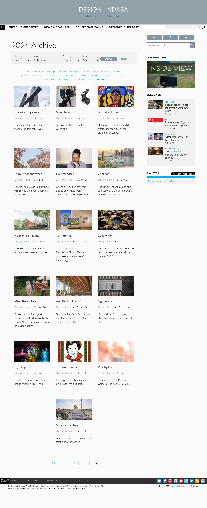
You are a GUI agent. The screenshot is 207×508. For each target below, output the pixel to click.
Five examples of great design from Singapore (176, 124)
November (105, 71)
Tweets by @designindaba (161, 181)
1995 (103, 79)
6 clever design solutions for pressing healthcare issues (177, 107)
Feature (36, 56)
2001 (90, 79)
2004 (70, 79)
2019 (64, 75)
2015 (90, 75)
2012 (109, 75)
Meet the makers (25, 301)
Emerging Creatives (23, 27)
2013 (103, 75)
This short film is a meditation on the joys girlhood (176, 154)
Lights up (20, 367)
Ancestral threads (109, 112)
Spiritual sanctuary (68, 425)
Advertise (39, 480)
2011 (116, 75)
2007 (51, 79)
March (47, 71)
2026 (19, 75)
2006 (57, 79)
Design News (22, 117)
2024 (32, 75)
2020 (57, 75)
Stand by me (64, 112)
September (86, 71)
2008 (45, 79)
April (54, 71)
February (39, 71)
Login (67, 480)
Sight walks (105, 301)
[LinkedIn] (192, 481)
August (76, 71)
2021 (51, 75)
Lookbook (170, 133)
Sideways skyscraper (27, 112)
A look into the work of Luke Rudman (176, 138)
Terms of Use (91, 480)
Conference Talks (89, 27)
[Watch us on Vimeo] (186, 481)
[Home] (103, 10)
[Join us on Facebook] (170, 37)
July (70, 71)
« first (53, 463)
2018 (70, 75)
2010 (122, 75)
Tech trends (63, 235)
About (15, 480)
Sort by (67, 56)
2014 (96, 75)
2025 (25, 75)
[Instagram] (176, 481)
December (116, 71)
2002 (83, 79)
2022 (45, 75)
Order (85, 56)
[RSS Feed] (197, 481)
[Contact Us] (203, 481)
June (65, 71)
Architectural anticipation (72, 301)
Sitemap (77, 480)
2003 (77, 79)
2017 (77, 75)
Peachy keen (106, 367)
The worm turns (66, 367)
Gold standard (65, 174)
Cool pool (104, 174)
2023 (38, 75)
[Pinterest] (170, 481)
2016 (83, 75)
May (59, 71)
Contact (26, 480)
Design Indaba (176, 486)
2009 (129, 75)
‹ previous (63, 463)
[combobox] (182, 27)
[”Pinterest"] (186, 37)
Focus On (170, 119)
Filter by (17, 56)
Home (2, 27)
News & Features (57, 27)
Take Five (169, 101)
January (30, 71)
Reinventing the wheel (28, 174)
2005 (64, 79)
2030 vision (105, 235)
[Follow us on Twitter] (154, 37)
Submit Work (54, 480)
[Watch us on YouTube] (181, 481)
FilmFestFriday (172, 148)
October (95, 71)
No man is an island (26, 235)
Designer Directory (124, 27)
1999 (96, 79)
